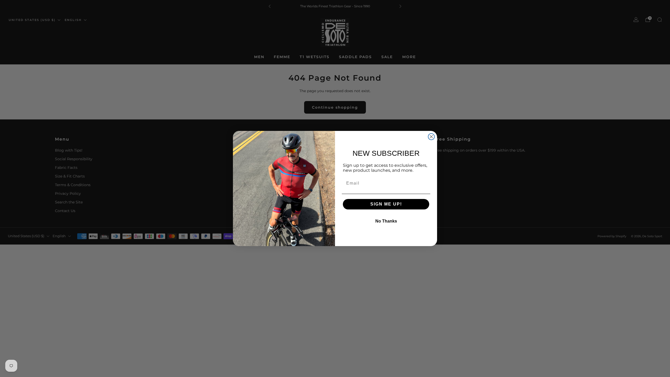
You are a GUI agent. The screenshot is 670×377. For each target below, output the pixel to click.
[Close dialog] (431, 137)
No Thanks (386, 221)
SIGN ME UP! (386, 204)
